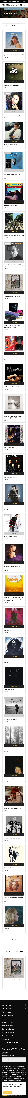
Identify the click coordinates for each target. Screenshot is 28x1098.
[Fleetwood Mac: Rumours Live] (14, 824)
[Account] (19, 5)
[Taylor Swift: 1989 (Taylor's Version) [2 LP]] (14, 40)
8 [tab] (24, 992)
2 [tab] (6, 992)
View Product (10, 986)
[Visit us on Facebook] (5, 1043)
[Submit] (24, 1059)
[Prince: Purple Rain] (14, 434)
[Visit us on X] (14, 1043)
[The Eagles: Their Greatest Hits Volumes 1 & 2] (14, 160)
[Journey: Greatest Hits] (14, 343)
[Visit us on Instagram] (2, 1043)
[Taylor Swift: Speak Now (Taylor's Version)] (14, 552)
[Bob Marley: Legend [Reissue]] (14, 101)
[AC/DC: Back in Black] (14, 676)
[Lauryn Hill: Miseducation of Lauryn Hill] (14, 883)
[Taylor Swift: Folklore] (14, 735)
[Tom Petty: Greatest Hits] (14, 191)
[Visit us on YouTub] (10, 1043)
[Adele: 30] (14, 915)
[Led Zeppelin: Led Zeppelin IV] (14, 282)
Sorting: (13, 25)
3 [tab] (9, 992)
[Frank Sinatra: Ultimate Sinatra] (14, 493)
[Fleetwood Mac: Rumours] (14, 854)
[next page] (24, 939)
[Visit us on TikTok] (12, 1043)
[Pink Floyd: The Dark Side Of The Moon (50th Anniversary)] (14, 312)
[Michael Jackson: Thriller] (14, 131)
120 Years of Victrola (14, 1)
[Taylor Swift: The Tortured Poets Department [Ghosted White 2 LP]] (14, 402)
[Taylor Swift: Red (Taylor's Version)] (14, 794)
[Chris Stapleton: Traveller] (14, 705)
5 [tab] (15, 992)
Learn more (8, 1092)
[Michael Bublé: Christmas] (14, 523)
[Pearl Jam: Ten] (14, 616)
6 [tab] (18, 992)
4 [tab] (12, 992)
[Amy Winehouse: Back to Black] (14, 373)
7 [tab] (21, 992)
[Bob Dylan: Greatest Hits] (14, 646)
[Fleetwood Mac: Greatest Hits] (14, 71)
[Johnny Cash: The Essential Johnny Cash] (14, 251)
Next (14, 990)
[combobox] (16, 5)
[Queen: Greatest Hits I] (14, 463)
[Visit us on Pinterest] (17, 1043)
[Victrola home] (7, 5)
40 (21, 939)
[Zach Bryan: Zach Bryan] (14, 765)
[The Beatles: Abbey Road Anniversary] (14, 221)
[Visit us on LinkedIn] (7, 1043)
